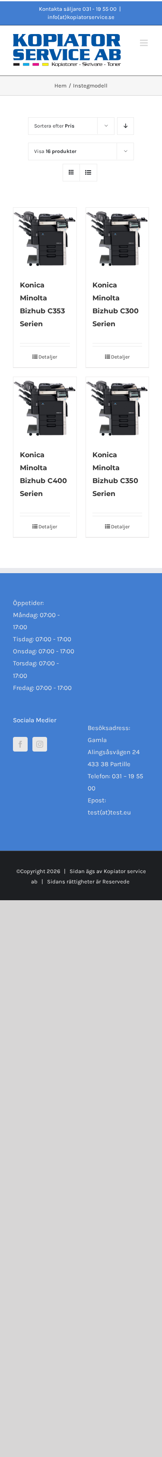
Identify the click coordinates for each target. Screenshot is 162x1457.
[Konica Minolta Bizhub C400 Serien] (44, 408)
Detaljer (47, 357)
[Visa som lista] (88, 172)
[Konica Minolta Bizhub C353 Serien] (44, 239)
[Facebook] (20, 744)
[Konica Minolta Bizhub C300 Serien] (117, 239)
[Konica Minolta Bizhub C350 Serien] (117, 408)
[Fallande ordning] (125, 126)
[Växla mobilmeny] (144, 42)
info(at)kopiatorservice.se (81, 17)
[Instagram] (39, 744)
